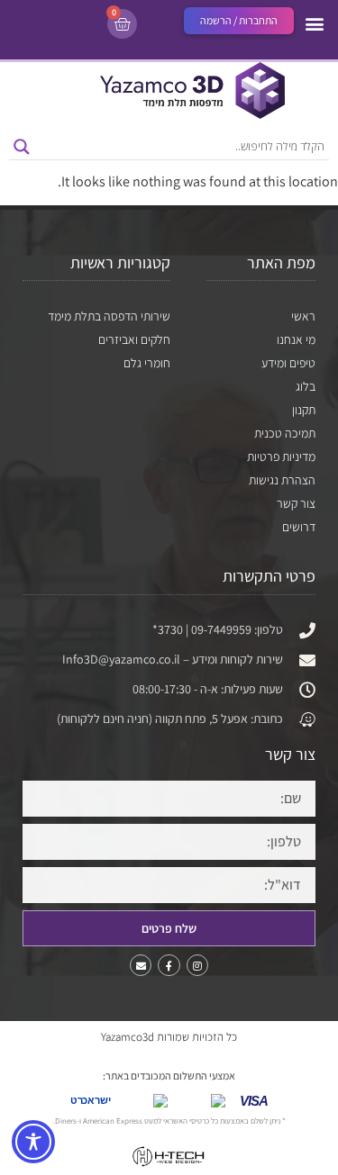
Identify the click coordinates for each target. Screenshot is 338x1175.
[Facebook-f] (168, 965)
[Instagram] (197, 965)
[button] (314, 23)
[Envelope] (140, 965)
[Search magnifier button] (21, 146)
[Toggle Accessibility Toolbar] (33, 1141)
